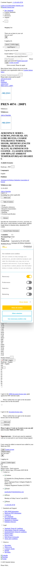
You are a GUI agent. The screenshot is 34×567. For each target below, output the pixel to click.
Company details (10, 549)
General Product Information (11, 231)
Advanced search (6, 79)
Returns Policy (9, 533)
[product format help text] (12, 357)
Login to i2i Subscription (8, 5)
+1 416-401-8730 (17, 2)
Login (6, 62)
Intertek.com (19, 5)
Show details (23, 302)
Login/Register (11, 47)
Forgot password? (22, 61)
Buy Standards (9, 10)
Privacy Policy (9, 535)
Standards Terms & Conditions (14, 528)
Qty (2, 365)
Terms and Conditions (11, 538)
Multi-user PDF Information (13, 513)
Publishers (4, 82)
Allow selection (17, 313)
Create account (9, 449)
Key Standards (9, 516)
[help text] (12, 166)
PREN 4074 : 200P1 (7, 85)
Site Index (8, 552)
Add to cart (7, 197)
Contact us (8, 515)
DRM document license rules (18, 394)
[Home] (7, 7)
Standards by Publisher (11, 520)
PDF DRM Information (12, 511)
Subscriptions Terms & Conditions (15, 530)
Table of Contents (8, 202)
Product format (5, 358)
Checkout (6, 424)
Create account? (14, 62)
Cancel (7, 44)
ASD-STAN (4, 84)
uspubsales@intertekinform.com (14, 492)
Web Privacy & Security (12, 537)
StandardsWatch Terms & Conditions (16, 532)
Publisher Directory (10, 522)
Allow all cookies (17, 308)
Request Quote (6, 451)
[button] (8, 360)
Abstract (5, 218)
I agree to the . (12, 412)
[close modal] (6, 37)
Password (19, 59)
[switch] (29, 282)
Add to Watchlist (6, 115)
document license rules (16, 412)
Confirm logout (15, 44)
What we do (8, 547)
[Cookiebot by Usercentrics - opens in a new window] (24, 247)
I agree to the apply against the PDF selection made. (15, 395)
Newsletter (8, 545)
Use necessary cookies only (17, 319)
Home (2, 80)
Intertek (7, 550)
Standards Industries (11, 518)
